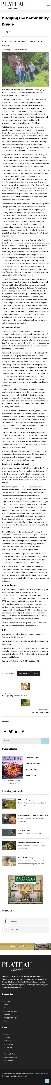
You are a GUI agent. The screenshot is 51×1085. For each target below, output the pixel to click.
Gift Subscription (32, 769)
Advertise (8, 1047)
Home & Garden (10, 1011)
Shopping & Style (11, 1018)
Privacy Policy (9, 1054)
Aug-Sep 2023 (23, 674)
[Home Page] (13, 3)
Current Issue (9, 748)
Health (7, 1008)
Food (6, 1005)
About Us (7, 1051)
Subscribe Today (32, 758)
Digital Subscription (33, 763)
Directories (8, 1044)
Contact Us (8, 1060)
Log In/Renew (30, 775)
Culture (7, 1001)
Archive (7, 1038)
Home (6, 1034)
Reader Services (10, 1057)
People (36, 674)
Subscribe (8, 1041)
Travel (6, 1021)
